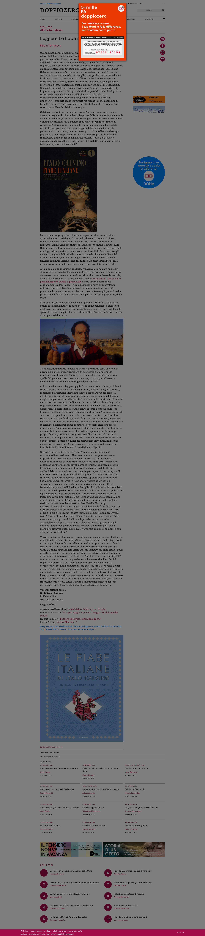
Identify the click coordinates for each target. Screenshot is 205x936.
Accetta (180, 932)
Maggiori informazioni (65, 934)
